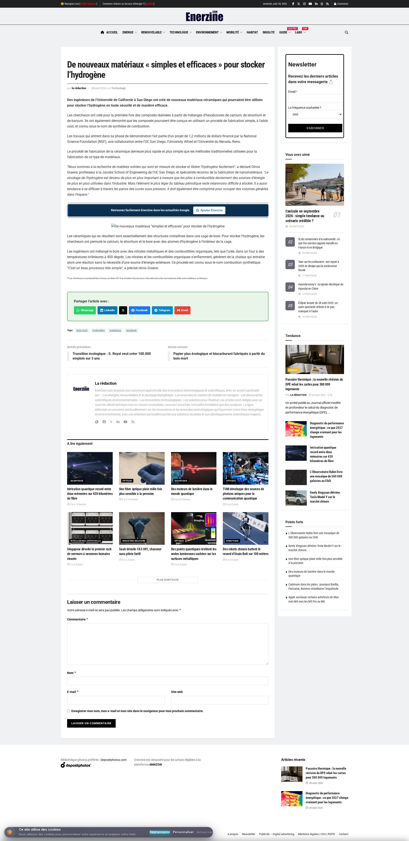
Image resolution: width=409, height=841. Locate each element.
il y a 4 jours (232, 559)
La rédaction (79, 88)
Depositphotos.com (114, 760)
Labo (300, 31)
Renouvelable (151, 32)
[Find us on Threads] (322, 4)
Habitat (252, 32)
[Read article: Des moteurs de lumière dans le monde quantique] (194, 468)
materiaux (115, 330)
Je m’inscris (326, 828)
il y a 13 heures (77, 504)
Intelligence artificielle (86, 541)
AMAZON (155, 764)
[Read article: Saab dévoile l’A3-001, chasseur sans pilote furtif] (142, 528)
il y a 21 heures (181, 499)
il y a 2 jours (232, 504)
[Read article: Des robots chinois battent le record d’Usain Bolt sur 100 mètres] (245, 528)
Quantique (77, 481)
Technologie (179, 32)
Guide (284, 31)
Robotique (232, 541)
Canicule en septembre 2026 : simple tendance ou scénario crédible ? (304, 216)
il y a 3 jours (76, 564)
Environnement (207, 32)
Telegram (163, 310)
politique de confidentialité (200, 836)
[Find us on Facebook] (293, 4)
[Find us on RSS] (327, 4)
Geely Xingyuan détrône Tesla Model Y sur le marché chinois (325, 497)
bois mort (82, 330)
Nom (71, 673)
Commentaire (77, 619)
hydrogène (98, 330)
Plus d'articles (168, 579)
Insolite (269, 32)
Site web (177, 692)
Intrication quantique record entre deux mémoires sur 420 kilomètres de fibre (90, 494)
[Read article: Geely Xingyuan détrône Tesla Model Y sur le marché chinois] (296, 498)
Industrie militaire (133, 541)
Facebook (141, 310)
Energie (127, 32)
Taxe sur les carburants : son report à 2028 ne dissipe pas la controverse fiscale (318, 266)
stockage (131, 330)
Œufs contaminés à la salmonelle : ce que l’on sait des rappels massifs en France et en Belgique (319, 243)
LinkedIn (109, 310)
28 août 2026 (318, 395)
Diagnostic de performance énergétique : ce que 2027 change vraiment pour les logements (327, 797)
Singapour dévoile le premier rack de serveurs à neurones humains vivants (89, 554)
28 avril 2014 (99, 88)
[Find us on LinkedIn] (316, 4)
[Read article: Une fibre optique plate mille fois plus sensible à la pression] (142, 468)
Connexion (342, 3)
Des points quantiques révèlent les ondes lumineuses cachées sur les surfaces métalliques (193, 554)
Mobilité (232, 32)
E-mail (73, 692)
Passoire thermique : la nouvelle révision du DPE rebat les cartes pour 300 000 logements (314, 384)
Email (184, 310)
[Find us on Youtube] (310, 4)
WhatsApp (86, 310)
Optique (127, 481)
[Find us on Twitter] (298, 4)
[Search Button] (346, 32)
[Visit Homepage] (204, 16)
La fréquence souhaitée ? (304, 107)
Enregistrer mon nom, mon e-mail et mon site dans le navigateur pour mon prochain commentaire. (137, 711)
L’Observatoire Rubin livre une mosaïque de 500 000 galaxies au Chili (326, 476)
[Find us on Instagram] (304, 4)
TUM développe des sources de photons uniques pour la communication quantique (243, 494)
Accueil (112, 32)
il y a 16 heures (129, 499)
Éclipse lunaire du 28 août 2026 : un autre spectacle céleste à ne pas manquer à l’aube (318, 307)
